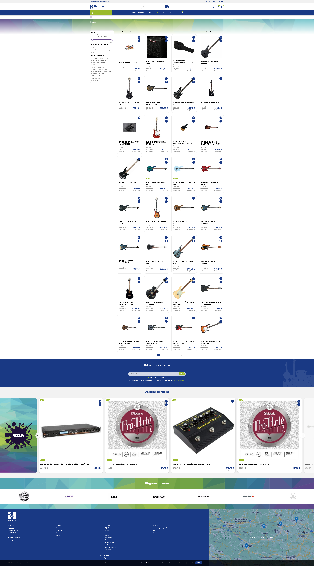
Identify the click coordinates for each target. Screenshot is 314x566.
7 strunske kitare (98, 65)
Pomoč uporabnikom (110, 547)
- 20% (306, 400)
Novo (148, 178)
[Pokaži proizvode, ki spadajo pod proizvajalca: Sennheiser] (69, 496)
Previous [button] (37, 435)
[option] (71, 435)
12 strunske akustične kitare (101, 58)
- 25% (41, 400)
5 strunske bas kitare (99, 62)
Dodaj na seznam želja (139, 37)
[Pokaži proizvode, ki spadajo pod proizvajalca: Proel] (114, 496)
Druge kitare (96, 78)
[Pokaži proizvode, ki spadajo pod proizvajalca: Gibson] (248, 496)
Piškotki (107, 540)
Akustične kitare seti (99, 67)
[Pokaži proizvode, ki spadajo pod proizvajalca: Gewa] (293, 496)
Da (94, 47)
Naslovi (107, 532)
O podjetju (59, 530)
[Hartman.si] (12, 516)
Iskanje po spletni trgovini (160, 528)
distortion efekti (97, 76)
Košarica (107, 535)
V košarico (139, 40)
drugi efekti (96, 80)
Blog (154, 530)
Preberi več (206, 562)
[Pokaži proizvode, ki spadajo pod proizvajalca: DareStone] (159, 496)
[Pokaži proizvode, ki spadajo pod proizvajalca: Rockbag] (24, 496)
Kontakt (58, 535)
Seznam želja (108, 537)
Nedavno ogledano (158, 532)
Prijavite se (153, 377)
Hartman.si (94, 17)
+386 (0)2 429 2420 (213, 1)
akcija (43, 460)
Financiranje (108, 549)
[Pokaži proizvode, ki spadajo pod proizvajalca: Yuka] (203, 496)
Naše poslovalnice (61, 528)
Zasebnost (107, 544)
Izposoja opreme (61, 532)
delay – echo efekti (98, 73)
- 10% (108, 400)
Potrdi (198, 562)
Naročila (107, 530)
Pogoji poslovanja (109, 542)
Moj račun (107, 528)
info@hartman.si (14, 540)
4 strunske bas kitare (99, 60)
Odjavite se (163, 377)
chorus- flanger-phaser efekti (102, 71)
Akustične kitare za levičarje (101, 69)
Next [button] (302, 435)
